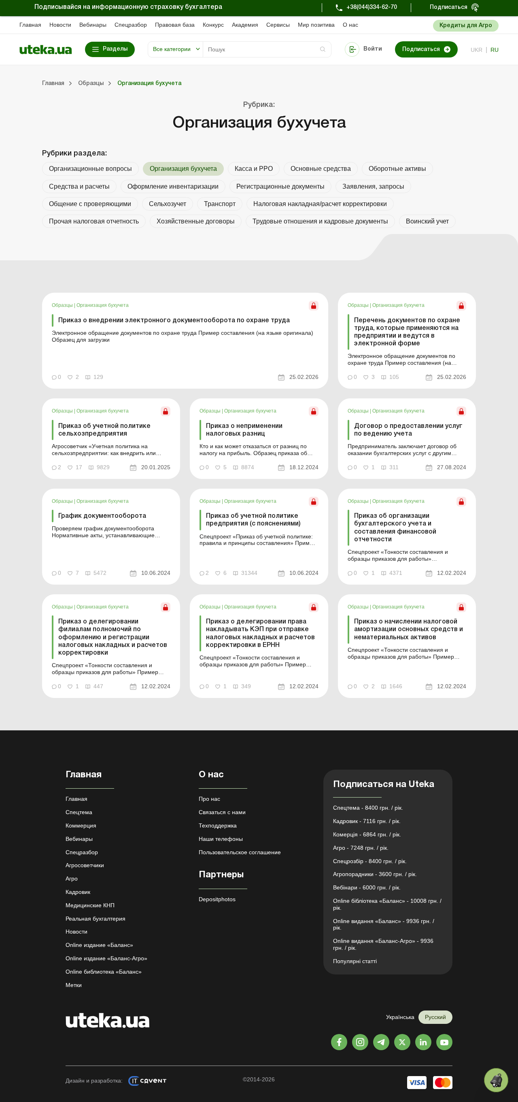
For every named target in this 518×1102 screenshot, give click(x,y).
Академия (245, 24)
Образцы (63, 305)
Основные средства (321, 168)
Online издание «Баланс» (99, 945)
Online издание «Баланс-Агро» (106, 958)
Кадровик (78, 892)
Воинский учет (427, 221)
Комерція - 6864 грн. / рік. (367, 834)
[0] (496, 1080)
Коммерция (81, 825)
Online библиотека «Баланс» (104, 971)
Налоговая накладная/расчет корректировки (320, 203)
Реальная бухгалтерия (95, 918)
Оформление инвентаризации (173, 186)
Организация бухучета (102, 305)
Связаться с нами (222, 812)
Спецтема (79, 812)
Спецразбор (131, 24)
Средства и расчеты (79, 186)
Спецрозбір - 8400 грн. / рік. (370, 861)
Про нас (209, 799)
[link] (185, 341)
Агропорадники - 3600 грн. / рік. (375, 874)
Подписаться (448, 7)
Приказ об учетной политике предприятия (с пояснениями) (253, 520)
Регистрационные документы (280, 186)
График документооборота (102, 516)
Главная (30, 24)
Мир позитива (316, 24)
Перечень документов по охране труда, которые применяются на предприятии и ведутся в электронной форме (407, 332)
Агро (72, 878)
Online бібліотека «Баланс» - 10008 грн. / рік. (387, 904)
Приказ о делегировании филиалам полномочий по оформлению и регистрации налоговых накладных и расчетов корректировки (112, 637)
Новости (60, 24)
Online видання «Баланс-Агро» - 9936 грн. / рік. (383, 944)
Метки (74, 985)
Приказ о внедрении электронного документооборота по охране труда (174, 320)
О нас (350, 24)
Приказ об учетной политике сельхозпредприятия (104, 430)
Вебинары (92, 24)
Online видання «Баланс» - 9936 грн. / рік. (383, 924)
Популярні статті (355, 961)
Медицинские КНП (90, 905)
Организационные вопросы (90, 168)
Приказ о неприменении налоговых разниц (244, 430)
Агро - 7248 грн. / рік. (360, 848)
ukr (476, 50)
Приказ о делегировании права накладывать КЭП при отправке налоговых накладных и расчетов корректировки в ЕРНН (260, 633)
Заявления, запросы (373, 186)
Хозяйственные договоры (196, 221)
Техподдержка (218, 825)
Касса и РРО (254, 168)
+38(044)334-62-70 (371, 7)
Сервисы (278, 24)
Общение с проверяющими (90, 203)
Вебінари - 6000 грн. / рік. (367, 887)
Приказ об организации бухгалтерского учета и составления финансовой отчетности (395, 527)
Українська (400, 1017)
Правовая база (175, 24)
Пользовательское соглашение (240, 852)
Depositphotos (217, 899)
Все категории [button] (172, 49)
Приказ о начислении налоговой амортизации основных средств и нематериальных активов (408, 629)
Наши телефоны (221, 839)
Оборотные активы (397, 168)
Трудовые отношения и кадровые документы (320, 221)
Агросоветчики (85, 865)
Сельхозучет (167, 203)
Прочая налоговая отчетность (94, 221)
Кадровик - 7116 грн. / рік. (367, 821)
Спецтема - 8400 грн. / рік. (368, 807)
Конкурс (213, 24)
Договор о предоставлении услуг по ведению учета (408, 430)
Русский (435, 1017)
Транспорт (220, 203)
